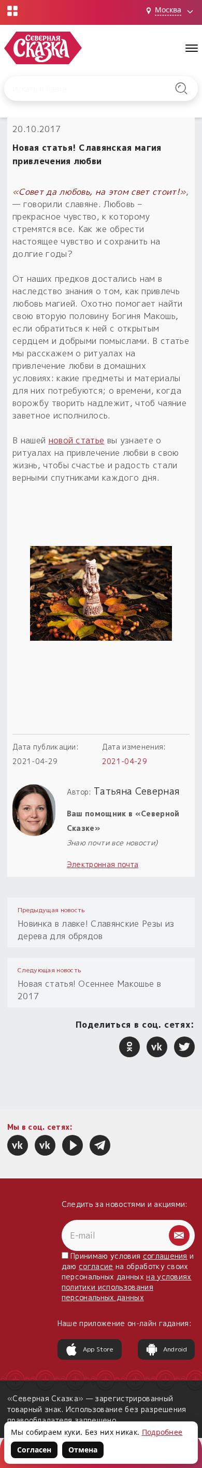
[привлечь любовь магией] (101, 593)
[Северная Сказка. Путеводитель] (45, 1145)
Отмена (82, 1450)
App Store (98, 1349)
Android (175, 1349)
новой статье (77, 440)
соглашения (165, 1256)
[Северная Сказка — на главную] (43, 48)
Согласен (34, 1450)
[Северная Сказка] (17, 1145)
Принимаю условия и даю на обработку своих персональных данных (128, 1276)
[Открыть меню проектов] (12, 11)
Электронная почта (102, 864)
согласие (96, 1266)
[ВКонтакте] (157, 1047)
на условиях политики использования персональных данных (127, 1287)
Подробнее (162, 1432)
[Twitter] (184, 1047)
